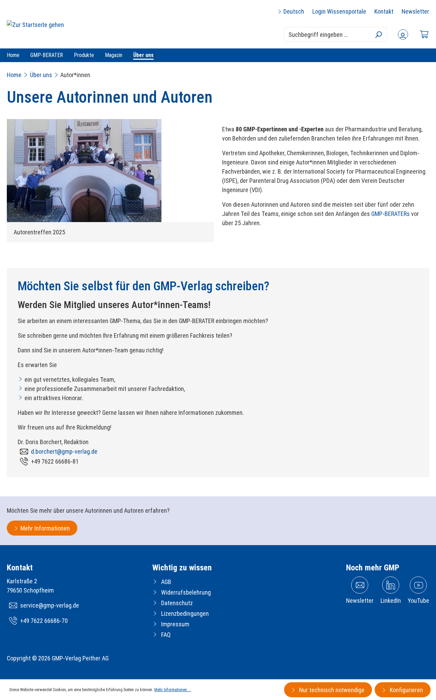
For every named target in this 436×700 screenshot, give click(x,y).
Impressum (175, 624)
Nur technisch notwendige (331, 690)
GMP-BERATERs (390, 213)
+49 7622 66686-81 (55, 461)
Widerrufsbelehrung (186, 592)
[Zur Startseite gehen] (35, 24)
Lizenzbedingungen (185, 613)
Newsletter (415, 11)
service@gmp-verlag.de (49, 605)
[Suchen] (378, 34)
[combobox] (335, 34)
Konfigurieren (405, 690)
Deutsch (293, 11)
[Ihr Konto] (403, 34)
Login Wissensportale (339, 11)
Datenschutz (177, 603)
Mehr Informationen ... (172, 689)
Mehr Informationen (45, 528)
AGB (166, 581)
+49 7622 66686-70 (44, 620)
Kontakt (383, 11)
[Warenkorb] (424, 34)
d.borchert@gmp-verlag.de (64, 451)
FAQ (166, 634)
